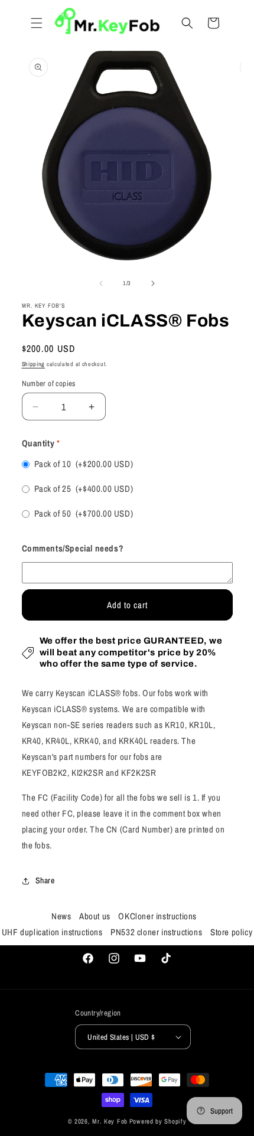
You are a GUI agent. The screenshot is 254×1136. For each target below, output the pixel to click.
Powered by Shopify (158, 1121)
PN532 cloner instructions (156, 932)
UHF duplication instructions (52, 932)
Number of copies (49, 383)
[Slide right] (153, 283)
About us (94, 916)
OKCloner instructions (157, 916)
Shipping (33, 364)
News (61, 916)
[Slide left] (101, 283)
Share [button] (45, 880)
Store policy (231, 932)
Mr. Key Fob (110, 1121)
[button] (37, 23)
